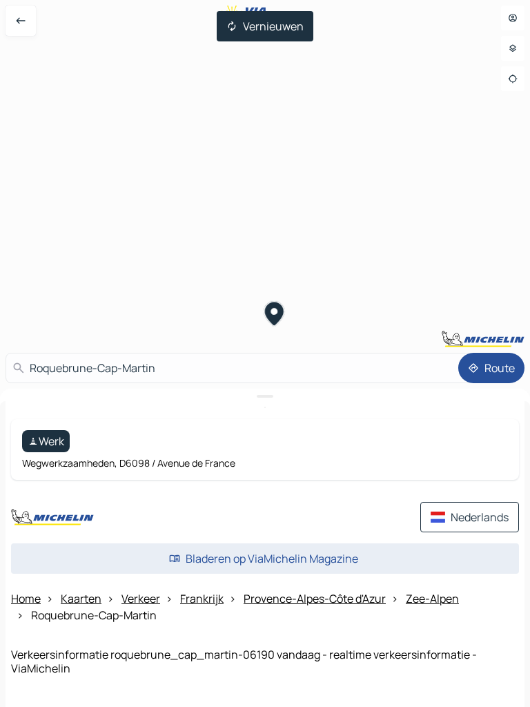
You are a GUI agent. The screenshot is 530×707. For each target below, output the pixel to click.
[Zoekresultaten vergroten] (265, 396)
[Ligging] (512, 78)
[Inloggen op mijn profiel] (512, 18)
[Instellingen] (512, 48)
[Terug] (21, 21)
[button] (274, 315)
